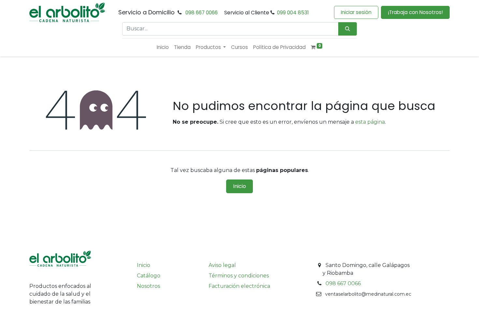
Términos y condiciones (239, 276)
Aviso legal (222, 265)
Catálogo (148, 276)
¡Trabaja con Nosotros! (415, 12)
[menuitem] (162, 47)
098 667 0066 (201, 12)
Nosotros (148, 286)
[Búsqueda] (347, 29)
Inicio (239, 186)
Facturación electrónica (239, 286)
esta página (370, 122)
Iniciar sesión (356, 12)
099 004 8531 (293, 12)
